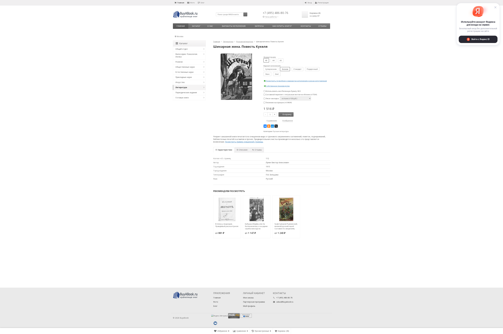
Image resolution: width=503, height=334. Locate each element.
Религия (179, 62)
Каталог (196, 26)
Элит (277, 74)
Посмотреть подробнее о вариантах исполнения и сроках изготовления (296, 81)
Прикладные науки (183, 77)
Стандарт (297, 69)
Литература (181, 87)
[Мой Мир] (272, 126)
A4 (273, 60)
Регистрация (323, 2)
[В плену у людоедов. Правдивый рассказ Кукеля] (227, 209)
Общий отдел (181, 49)
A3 (281, 60)
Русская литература (281, 131)
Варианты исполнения (233, 26)
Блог (202, 2)
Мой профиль (249, 306)
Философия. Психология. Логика (186, 55)
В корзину (287, 114)
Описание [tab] (243, 150)
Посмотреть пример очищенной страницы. (244, 142)
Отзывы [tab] (258, 150)
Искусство (180, 82)
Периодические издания (186, 92)
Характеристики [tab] (225, 150)
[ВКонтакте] (265, 126)
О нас (210, 26)
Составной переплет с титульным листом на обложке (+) (291, 94)
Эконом (285, 69)
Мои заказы (248, 297)
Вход (310, 2)
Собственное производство (278, 86)
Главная (180, 2)
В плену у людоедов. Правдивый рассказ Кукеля (226, 225)
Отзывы (322, 26)
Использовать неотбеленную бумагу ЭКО (283, 91)
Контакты (306, 26)
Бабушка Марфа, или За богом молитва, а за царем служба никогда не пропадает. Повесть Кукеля (256, 226)
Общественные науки (185, 67)
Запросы (259, 26)
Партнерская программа (254, 302)
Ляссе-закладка (272, 98)
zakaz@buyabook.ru (284, 302)
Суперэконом (271, 69)
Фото (192, 2)
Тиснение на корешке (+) (278, 102)
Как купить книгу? (282, 26)
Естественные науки (184, 72)
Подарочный (312, 69)
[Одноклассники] (268, 126)
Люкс (267, 74)
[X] (276, 126)
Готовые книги (182, 97)
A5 (266, 60)
